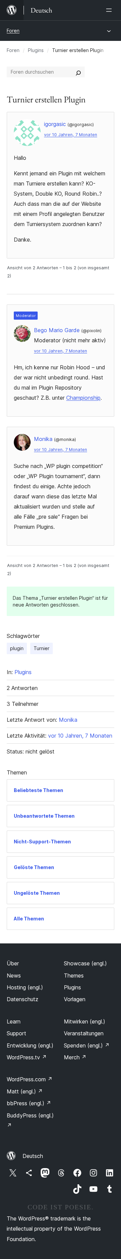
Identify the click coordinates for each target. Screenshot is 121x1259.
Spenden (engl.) (87, 1045)
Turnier (41, 648)
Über (13, 963)
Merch (75, 1057)
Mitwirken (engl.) (84, 1021)
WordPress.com (29, 1079)
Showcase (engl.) (85, 963)
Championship (83, 397)
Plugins (36, 50)
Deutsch (33, 1156)
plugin (17, 648)
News (14, 975)
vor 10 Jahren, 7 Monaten (70, 134)
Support (16, 1033)
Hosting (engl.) (25, 987)
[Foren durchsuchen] (78, 72)
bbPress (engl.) (29, 1103)
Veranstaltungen (84, 1033)
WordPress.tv (27, 1057)
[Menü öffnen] (110, 10)
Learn (14, 1021)
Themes (74, 975)
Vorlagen (74, 999)
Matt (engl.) (25, 1091)
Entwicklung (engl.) (30, 1045)
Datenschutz (22, 999)
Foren (13, 30)
